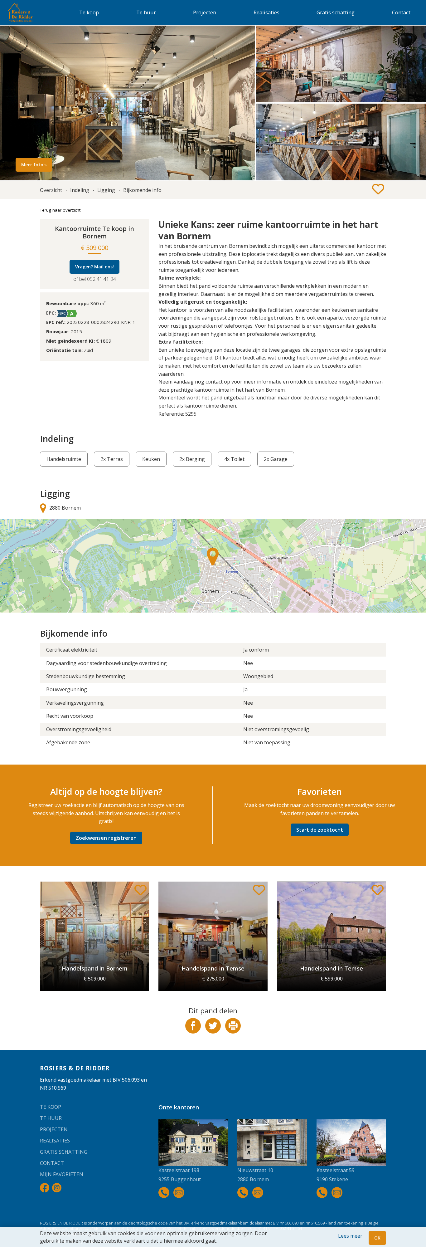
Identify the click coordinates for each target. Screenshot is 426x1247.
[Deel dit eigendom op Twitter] (214, 1031)
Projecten (204, 12)
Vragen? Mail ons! (94, 267)
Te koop (89, 12)
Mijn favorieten (61, 1174)
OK (377, 1238)
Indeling (79, 190)
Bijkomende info (142, 190)
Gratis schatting (336, 12)
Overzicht (51, 190)
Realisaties (266, 12)
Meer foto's (33, 165)
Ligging (106, 190)
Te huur (146, 12)
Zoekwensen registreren (106, 837)
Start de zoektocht (319, 829)
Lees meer (350, 1235)
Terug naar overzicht (60, 210)
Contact (401, 12)
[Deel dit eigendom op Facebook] (194, 1031)
